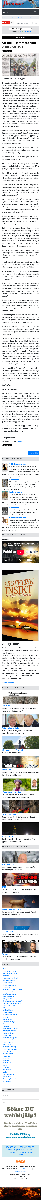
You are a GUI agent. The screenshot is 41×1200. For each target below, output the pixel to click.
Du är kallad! (7, 1044)
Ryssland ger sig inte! (10, 1038)
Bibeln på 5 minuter (9, 1031)
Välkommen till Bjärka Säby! (12, 1003)
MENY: (6, 12)
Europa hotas (8, 837)
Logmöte (6, 1017)
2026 (4, 887)
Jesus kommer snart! (11, 909)
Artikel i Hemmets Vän (25, 18)
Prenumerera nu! (25, 1152)
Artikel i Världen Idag (17, 517)
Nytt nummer (7, 1081)
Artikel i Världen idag (17, 464)
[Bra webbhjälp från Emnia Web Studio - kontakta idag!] (20, 1123)
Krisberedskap (8, 1012)
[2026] (20, 879)
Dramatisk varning (9, 1019)
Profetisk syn (8, 865)
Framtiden (6, 1067)
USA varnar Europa (9, 1008)
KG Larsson (7, 1058)
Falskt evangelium (10, 814)
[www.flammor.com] (20, 4)
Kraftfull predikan (8, 1074)
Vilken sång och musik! (10, 1028)
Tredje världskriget (9, 1033)
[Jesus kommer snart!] (20, 901)
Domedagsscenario (9, 985)
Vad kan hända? (8, 1051)
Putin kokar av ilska (10, 728)
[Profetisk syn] (20, 857)
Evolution (6, 706)
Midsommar (6, 1056)
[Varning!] (20, 946)
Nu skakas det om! (9, 996)
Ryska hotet (7, 1063)
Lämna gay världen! (9, 1005)
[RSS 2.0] (20, 1161)
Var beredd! (7, 1035)
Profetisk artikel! (16, 492)
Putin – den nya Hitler (10, 1049)
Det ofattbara (7, 1070)
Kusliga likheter (8, 1010)
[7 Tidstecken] (20, 924)
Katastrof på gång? (9, 1079)
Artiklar (14, 18)
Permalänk (19, 441)
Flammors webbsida (9, 992)
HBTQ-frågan (7, 999)
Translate (27, 31)
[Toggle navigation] (35, 12)
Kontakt (20, 1155)
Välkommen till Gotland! (12, 750)
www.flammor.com (20, 1171)
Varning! (5, 954)
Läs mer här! (9, 683)
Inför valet (6, 770)
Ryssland (6, 1060)
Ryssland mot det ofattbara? (12, 1001)
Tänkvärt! (6, 1026)
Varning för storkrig (9, 1047)
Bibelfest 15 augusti (9, 994)
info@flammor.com (26, 1169)
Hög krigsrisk (7, 1076)
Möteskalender (26, 1147)
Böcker (20, 1150)
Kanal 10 (12, 1150)
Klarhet (5, 1072)
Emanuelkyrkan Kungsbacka (12, 989)
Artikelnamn (14, 479)
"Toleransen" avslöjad (11, 792)
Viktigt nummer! (8, 1054)
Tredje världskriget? (9, 1022)
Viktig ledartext (8, 1042)
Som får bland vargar (10, 1015)
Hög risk (5, 1065)
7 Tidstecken (7, 932)
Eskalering (6, 987)
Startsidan (7, 18)
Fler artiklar (34, 453)
